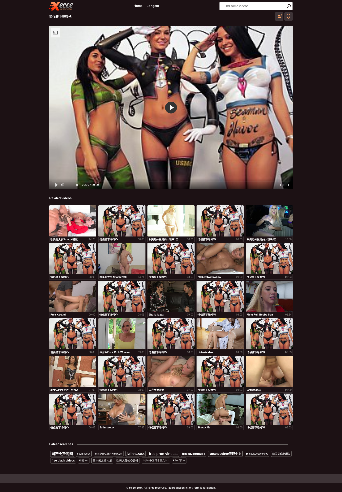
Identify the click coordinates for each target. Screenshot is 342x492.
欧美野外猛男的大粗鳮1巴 (108, 453)
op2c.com (135, 487)
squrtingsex (83, 453)
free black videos (63, 460)
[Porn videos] (61, 6)
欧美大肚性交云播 (127, 460)
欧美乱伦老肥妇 (281, 453)
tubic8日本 (179, 460)
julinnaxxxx (135, 454)
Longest (152, 6)
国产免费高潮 (62, 454)
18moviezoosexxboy (257, 453)
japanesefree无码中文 (225, 453)
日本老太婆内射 (102, 460)
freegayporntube (193, 453)
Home (138, 6)
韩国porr (83, 460)
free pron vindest (163, 454)
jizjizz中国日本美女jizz (156, 460)
